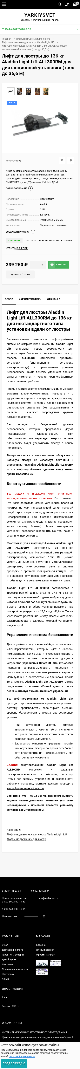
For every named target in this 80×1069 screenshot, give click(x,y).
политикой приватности (22, 1056)
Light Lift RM (47, 198)
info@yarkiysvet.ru (48, 898)
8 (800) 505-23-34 (39, 890)
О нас (5, 945)
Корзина (41, 945)
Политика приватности (15, 969)
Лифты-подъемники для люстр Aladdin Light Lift (28, 42)
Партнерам (8, 974)
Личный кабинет (45, 950)
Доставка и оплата (12, 950)
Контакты (7, 964)
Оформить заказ (45, 954)
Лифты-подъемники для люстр (33, 39)
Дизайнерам (9, 959)
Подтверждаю (14, 1063)
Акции (5, 979)
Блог (4, 997)
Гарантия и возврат (13, 954)
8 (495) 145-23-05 (11, 890)
